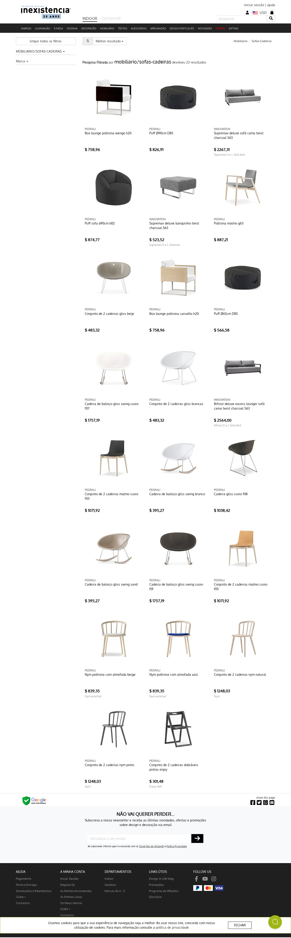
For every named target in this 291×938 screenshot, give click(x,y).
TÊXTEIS (122, 28)
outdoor (110, 885)
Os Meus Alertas (71, 903)
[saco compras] (272, 12)
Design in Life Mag (161, 878)
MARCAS (26, 28)
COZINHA (72, 28)
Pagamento (23, 878)
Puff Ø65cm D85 (226, 314)
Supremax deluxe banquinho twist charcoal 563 (174, 225)
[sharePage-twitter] (259, 803)
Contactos (23, 903)
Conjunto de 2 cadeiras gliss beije (109, 314)
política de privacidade (172, 927)
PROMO (220, 28)
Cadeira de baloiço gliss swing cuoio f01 (176, 586)
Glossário (155, 897)
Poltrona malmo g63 (228, 223)
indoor (109, 878)
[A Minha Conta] (247, 13)
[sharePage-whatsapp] (265, 803)
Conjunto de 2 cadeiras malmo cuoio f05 (240, 586)
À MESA (58, 28)
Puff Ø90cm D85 (161, 133)
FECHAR (240, 925)
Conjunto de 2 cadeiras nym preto (109, 765)
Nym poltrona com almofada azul (173, 674)
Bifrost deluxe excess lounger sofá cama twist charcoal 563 (239, 406)
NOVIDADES (205, 28)
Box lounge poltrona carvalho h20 (174, 314)
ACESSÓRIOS (139, 28)
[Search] (271, 18)
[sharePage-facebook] (253, 803)
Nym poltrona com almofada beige (110, 674)
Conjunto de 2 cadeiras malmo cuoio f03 (111, 496)
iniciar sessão (254, 5)
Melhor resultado (111, 41)
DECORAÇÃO (88, 28)
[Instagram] (214, 878)
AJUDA (20, 872)
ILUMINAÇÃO (42, 28)
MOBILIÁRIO (107, 28)
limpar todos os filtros (46, 41)
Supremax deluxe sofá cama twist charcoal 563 (238, 135)
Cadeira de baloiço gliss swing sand (111, 584)
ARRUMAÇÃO (158, 28)
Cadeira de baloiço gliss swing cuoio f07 (111, 406)
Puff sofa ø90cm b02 (100, 223)
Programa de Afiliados (163, 891)
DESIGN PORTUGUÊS (182, 28)
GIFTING (233, 28)
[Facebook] (196, 878)
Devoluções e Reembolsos (34, 891)
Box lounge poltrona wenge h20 (108, 133)
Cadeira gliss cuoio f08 (231, 494)
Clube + (21, 897)
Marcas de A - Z (115, 891)
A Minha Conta (72, 872)
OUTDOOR (111, 18)
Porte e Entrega (26, 885)
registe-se (67, 885)
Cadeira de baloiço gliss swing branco (177, 494)
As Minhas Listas (71, 897)
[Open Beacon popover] (275, 922)
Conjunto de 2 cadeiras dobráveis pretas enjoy (173, 767)
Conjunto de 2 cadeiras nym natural (240, 674)
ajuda (271, 5)
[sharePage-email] (272, 803)
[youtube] (205, 878)
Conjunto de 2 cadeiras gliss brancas (176, 404)
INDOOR (90, 18)
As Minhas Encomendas (76, 891)
